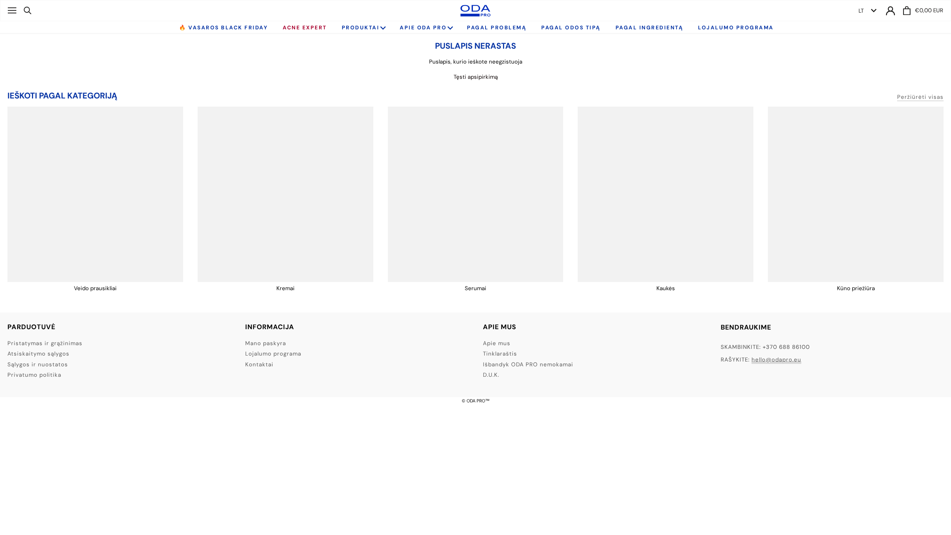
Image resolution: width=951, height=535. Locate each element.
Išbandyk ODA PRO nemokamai (528, 364)
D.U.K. (491, 375)
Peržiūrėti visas (920, 97)
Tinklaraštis (500, 353)
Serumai (475, 288)
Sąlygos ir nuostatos (37, 364)
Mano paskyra (265, 343)
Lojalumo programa (273, 353)
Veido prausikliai (95, 288)
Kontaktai (259, 364)
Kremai (285, 288)
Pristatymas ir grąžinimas (44, 343)
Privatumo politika (34, 375)
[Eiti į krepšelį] (906, 10)
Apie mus (496, 343)
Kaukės (665, 288)
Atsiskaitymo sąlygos (38, 353)
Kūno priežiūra (856, 288)
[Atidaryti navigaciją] (12, 10)
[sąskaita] (890, 10)
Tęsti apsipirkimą (476, 77)
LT (861, 10)
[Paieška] (28, 10)
